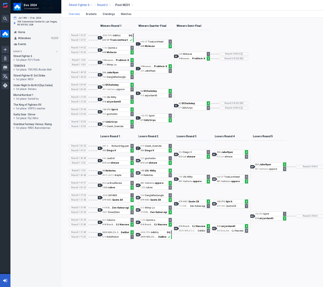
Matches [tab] (126, 14)
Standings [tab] (109, 14)
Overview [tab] (74, 14)
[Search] (5, 18)
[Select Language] (5, 76)
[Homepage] (5, 5)
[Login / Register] (5, 280)
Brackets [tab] (91, 14)
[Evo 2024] (5, 34)
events (17, 51)
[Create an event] (5, 49)
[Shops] (5, 67)
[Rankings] (5, 58)
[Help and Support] (5, 85)
